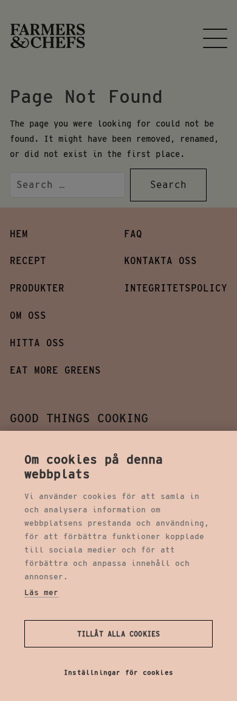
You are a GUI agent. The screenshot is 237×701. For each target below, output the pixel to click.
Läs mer (41, 592)
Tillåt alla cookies (118, 633)
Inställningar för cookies (118, 672)
